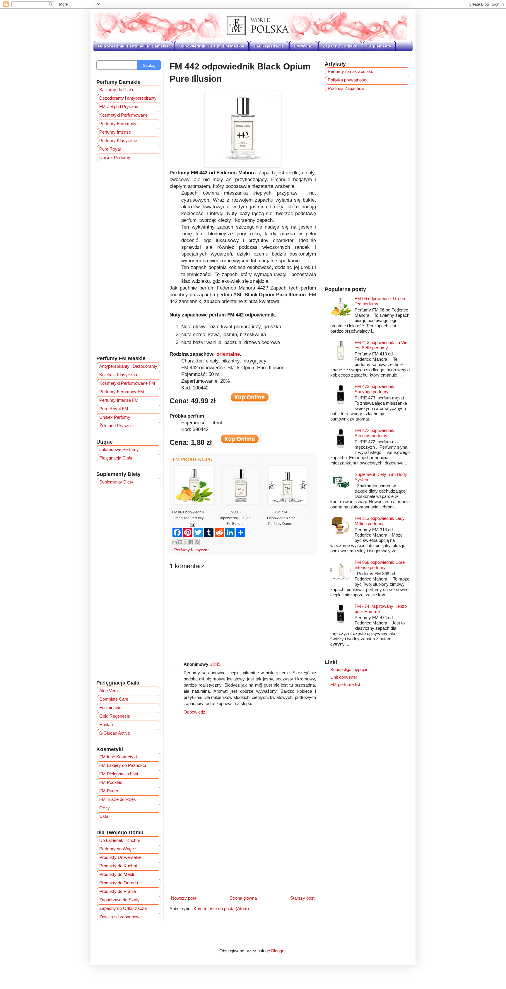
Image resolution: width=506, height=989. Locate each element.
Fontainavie (110, 707)
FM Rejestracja (269, 46)
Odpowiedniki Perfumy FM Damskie (133, 46)
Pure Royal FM (113, 408)
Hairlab (106, 724)
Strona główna (243, 898)
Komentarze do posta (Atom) (221, 908)
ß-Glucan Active (114, 733)
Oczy (104, 807)
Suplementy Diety (116, 481)
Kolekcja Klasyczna (118, 374)
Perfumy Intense (115, 132)
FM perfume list (345, 684)
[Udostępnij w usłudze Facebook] (191, 542)
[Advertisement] (243, 611)
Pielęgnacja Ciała (115, 457)
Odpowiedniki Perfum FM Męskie (211, 46)
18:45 (215, 664)
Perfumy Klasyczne (192, 550)
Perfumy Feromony (117, 123)
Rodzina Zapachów (346, 88)
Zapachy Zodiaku (340, 46)
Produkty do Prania (117, 891)
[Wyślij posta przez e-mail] (191, 524)
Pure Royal (110, 149)
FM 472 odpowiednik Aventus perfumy (374, 433)
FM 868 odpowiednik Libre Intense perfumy (380, 565)
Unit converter (343, 677)
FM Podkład (110, 782)
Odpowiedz (194, 711)
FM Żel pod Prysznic (119, 106)
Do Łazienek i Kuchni (119, 840)
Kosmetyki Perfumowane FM (127, 383)
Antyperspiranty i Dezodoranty (128, 366)
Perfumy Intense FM (119, 400)
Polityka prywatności (347, 79)
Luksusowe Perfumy (119, 449)
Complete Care (113, 699)
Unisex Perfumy (114, 157)
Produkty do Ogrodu (118, 882)
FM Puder (108, 790)
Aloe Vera (108, 690)
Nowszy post (183, 898)
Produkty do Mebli (116, 874)
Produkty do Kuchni (118, 865)
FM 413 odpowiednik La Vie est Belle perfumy (381, 345)
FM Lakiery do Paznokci (122, 765)
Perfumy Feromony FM (121, 391)
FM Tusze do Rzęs (117, 799)
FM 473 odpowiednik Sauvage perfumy (374, 389)
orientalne (228, 354)
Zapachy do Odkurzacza (123, 908)
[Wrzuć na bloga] (180, 542)
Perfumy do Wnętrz (117, 848)
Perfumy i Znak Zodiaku (350, 71)
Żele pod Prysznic (116, 425)
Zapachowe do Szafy (119, 899)
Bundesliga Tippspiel (349, 669)
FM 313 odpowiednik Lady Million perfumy (380, 521)
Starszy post (302, 898)
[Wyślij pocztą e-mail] (174, 542)
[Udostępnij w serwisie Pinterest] (197, 542)
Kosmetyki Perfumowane (123, 115)
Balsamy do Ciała (116, 89)
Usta (103, 816)
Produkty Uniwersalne (120, 857)
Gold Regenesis (114, 716)
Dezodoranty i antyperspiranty (128, 98)
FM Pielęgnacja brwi (118, 773)
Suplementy (379, 46)
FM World (303, 46)
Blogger (278, 950)
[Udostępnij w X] (186, 542)
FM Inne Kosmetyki (118, 756)
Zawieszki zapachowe (120, 916)
